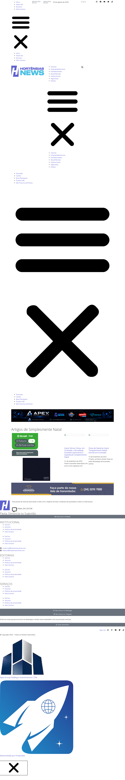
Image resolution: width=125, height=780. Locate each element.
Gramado (19, 173)
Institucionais (55, 76)
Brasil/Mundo (56, 74)
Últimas (53, 67)
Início (18, 2)
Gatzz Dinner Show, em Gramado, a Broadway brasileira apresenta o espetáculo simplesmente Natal (75, 452)
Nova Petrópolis (21, 178)
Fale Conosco (20, 9)
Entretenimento (56, 71)
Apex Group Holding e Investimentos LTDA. (19, 677)
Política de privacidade (13, 529)
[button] (20, 32)
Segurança (54, 78)
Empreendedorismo (58, 69)
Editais (53, 81)
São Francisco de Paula (24, 183)
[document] (62, 770)
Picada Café (20, 180)
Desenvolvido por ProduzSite (12, 755)
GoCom (7, 525)
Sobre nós (19, 4)
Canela (18, 176)
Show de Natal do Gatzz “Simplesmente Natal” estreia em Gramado (99, 450)
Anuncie (19, 7)
